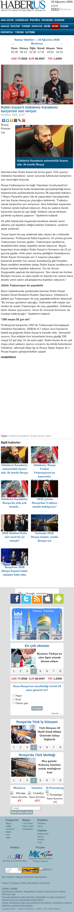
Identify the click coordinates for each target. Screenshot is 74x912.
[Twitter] (8, 120)
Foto (8, 835)
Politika (35, 20)
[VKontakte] (4, 120)
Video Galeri (28, 826)
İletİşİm (30, 32)
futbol (48, 436)
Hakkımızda (43, 834)
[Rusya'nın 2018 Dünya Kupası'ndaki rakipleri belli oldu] (15, 550)
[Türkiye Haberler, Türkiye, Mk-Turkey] (40, 854)
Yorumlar (41, 823)
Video (8, 837)
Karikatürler (27, 829)
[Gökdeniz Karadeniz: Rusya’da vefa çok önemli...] (16, 482)
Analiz (5, 26)
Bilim (47, 26)
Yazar (40, 826)
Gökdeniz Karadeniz (19, 436)
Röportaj (7, 32)
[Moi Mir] (16, 120)
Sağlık (8, 826)
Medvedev (33, 883)
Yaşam (64, 26)
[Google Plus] (24, 120)
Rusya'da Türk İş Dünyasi (37, 722)
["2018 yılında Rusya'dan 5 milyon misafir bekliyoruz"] (45, 482)
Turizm (25, 26)
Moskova (45, 883)
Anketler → (56, 713)
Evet (18, 699)
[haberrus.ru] (23, 5)
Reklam (40, 839)
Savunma (10, 829)
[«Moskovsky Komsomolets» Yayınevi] (15, 854)
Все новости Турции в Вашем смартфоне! (24, 877)
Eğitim (8, 832)
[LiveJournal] (20, 120)
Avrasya (37, 26)
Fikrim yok (22, 703)
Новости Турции (10, 883)
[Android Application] (59, 598)
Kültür (15, 26)
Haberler (21, 20)
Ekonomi (47, 20)
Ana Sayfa (7, 20)
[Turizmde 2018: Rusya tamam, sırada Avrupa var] (45, 516)
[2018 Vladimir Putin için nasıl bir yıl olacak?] (16, 516)
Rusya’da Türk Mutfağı (37, 755)
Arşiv (39, 842)
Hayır (19, 695)
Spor (55, 26)
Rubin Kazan (37, 436)
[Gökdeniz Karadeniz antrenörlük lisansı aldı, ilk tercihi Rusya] (16, 448)
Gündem (59, 20)
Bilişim (8, 823)
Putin (23, 883)
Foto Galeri (27, 823)
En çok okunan (37, 646)
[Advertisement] (37, 396)
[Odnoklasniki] (12, 120)
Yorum (19, 32)
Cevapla (37, 708)
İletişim (40, 836)
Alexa (39, 909)
